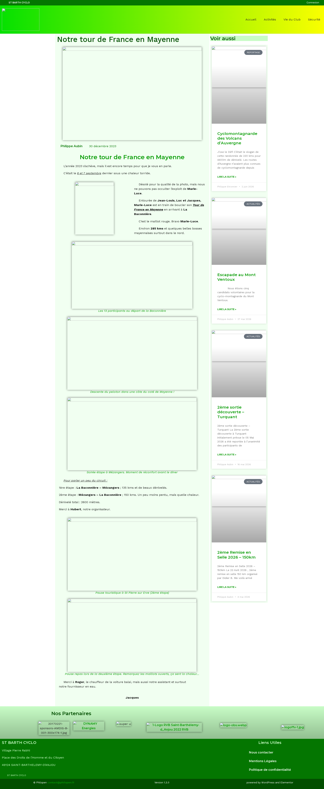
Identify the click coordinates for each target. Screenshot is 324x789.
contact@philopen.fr (60, 782)
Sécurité (314, 19)
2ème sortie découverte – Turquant (230, 412)
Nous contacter (261, 752)
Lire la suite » (226, 176)
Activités (270, 19)
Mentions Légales (263, 761)
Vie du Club (292, 19)
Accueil (250, 19)
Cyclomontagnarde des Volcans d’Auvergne (237, 138)
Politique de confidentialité (270, 770)
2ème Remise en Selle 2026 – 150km (236, 554)
